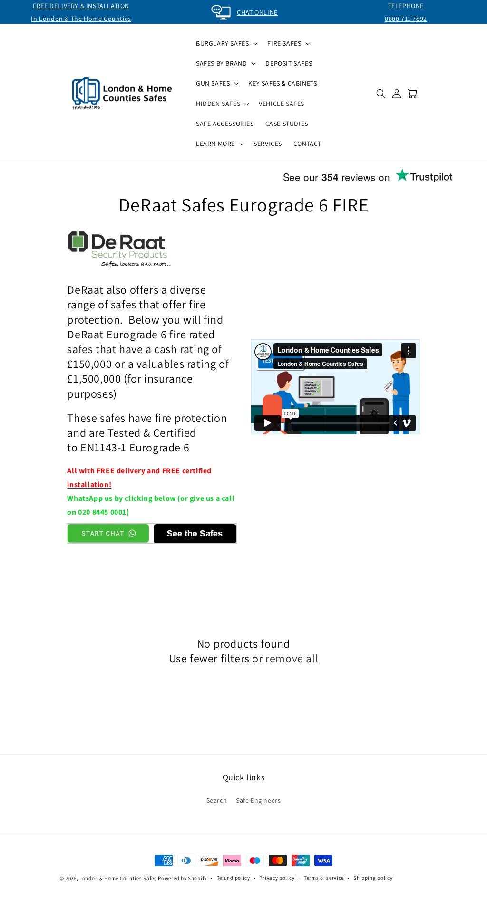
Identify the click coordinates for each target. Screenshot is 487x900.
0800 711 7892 (406, 18)
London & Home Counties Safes (118, 878)
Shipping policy (373, 877)
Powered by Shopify (182, 878)
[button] (226, 43)
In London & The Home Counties (81, 18)
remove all (291, 658)
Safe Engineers (258, 800)
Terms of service (324, 877)
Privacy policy (276, 877)
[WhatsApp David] (108, 533)
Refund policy (233, 877)
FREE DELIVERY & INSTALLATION (81, 5)
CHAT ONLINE (257, 12)
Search (216, 800)
